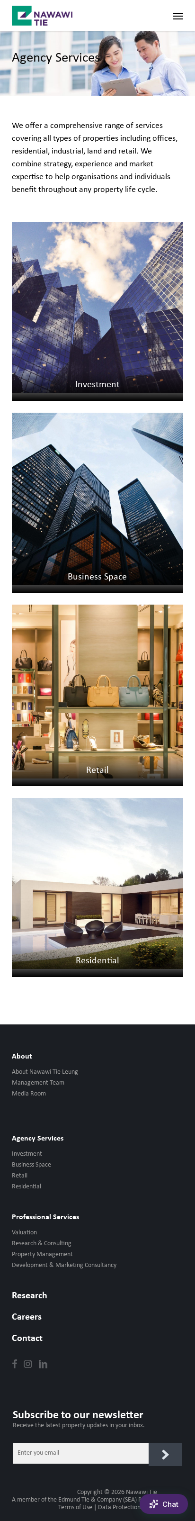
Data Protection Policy (127, 1507)
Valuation (24, 1232)
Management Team (38, 1082)
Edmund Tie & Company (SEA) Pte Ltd (107, 1499)
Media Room (29, 1093)
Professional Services (45, 1217)
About (22, 1056)
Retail (19, 1175)
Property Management (42, 1254)
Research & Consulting (41, 1243)
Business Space (31, 1164)
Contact (27, 1338)
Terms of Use (75, 1507)
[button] (178, 15)
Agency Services (37, 1138)
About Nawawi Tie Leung (45, 1072)
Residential (26, 1186)
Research (29, 1296)
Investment (27, 1154)
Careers (27, 1317)
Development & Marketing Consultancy (64, 1265)
